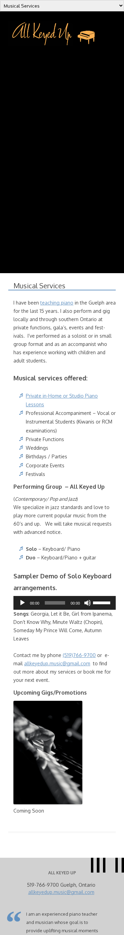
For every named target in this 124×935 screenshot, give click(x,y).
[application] (64, 603)
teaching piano (56, 303)
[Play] (22, 602)
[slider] (102, 602)
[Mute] (87, 602)
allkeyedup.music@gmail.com (57, 663)
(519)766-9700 (79, 655)
